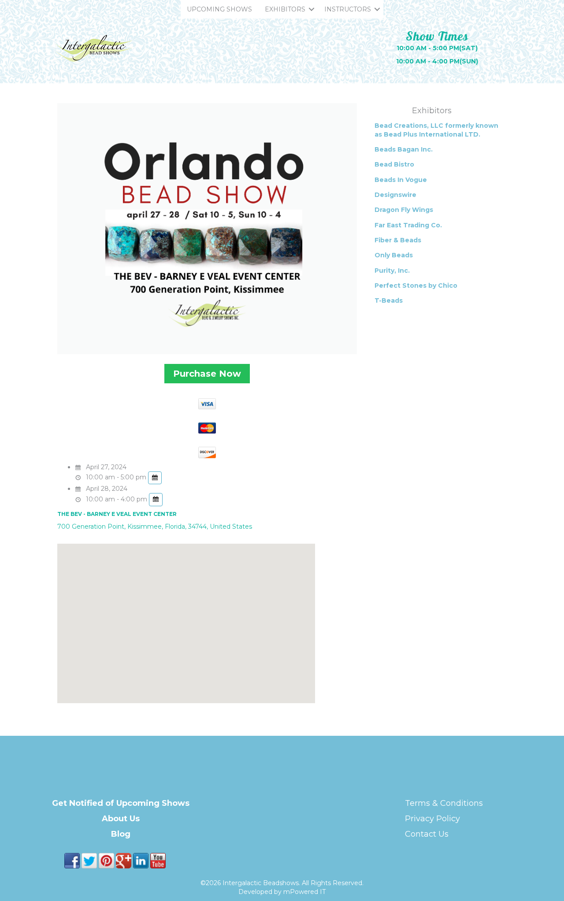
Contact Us (427, 834)
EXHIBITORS (285, 9)
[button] (311, 9)
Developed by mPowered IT (282, 892)
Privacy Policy (432, 818)
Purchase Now (207, 373)
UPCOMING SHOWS (219, 9)
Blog (120, 834)
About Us (121, 818)
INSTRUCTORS (347, 9)
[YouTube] (158, 860)
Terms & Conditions (444, 803)
